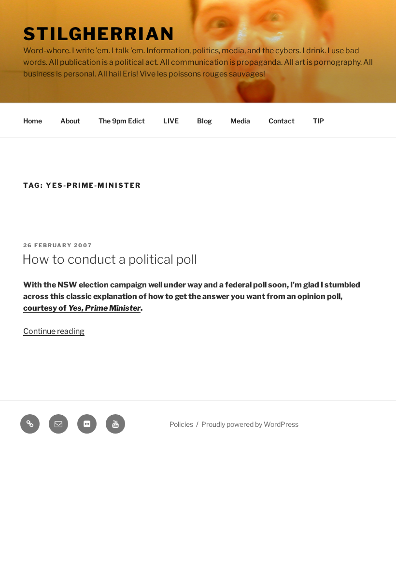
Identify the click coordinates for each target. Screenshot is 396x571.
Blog (204, 121)
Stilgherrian (99, 34)
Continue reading (54, 331)
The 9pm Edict (122, 121)
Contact (282, 121)
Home (32, 121)
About (70, 121)
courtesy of (82, 308)
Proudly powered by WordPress (249, 424)
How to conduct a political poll (109, 259)
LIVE (171, 121)
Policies (181, 424)
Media (240, 121)
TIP (318, 121)
